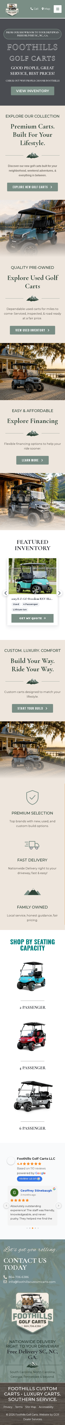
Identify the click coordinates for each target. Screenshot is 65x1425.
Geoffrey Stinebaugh (36, 1190)
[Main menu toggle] (58, 9)
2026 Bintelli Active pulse (28, 599)
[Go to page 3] (35, 1228)
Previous (5, 593)
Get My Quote (32, 618)
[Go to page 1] (29, 1228)
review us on (28, 1178)
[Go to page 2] (32, 1228)
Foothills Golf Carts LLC (36, 1159)
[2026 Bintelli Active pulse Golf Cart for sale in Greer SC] (34, 576)
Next (59, 593)
